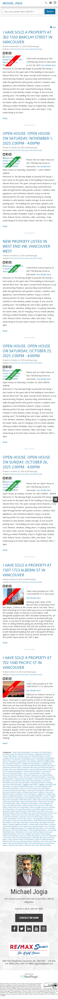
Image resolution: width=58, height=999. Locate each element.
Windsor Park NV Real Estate (18, 843)
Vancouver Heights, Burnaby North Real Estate (34, 834)
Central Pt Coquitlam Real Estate (23, 760)
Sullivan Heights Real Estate (18, 824)
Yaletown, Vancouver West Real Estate (38, 845)
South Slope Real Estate (20, 822)
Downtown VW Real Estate (12, 767)
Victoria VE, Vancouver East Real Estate (17, 838)
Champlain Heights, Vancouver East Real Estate (25, 762)
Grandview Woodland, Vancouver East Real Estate (26, 782)
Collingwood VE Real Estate (30, 764)
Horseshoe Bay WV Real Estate (22, 786)
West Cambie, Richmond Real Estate (21, 839)
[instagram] (44, 928)
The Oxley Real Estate (20, 830)
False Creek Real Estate (32, 773)
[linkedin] (29, 928)
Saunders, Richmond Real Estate (31, 817)
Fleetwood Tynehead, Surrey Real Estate (38, 775)
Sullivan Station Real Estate (38, 824)
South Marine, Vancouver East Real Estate (17, 821)
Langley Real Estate (15, 796)
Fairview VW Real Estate (32, 771)
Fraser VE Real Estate (10, 777)
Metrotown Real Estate (29, 802)
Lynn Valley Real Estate (33, 798)
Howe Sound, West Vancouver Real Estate (35, 788)
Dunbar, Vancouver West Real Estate (16, 769)
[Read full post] (13, 60)
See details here (48, 65)
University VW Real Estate (38, 830)
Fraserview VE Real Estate (24, 779)
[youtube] (36, 928)
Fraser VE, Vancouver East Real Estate (32, 777)
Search (50, 11)
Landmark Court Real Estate (26, 794)
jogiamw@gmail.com (43, 963)
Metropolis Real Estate (12, 802)
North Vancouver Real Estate (18, 807)
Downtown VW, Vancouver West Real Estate (38, 767)
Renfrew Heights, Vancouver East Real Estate (31, 813)
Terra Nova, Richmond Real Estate (31, 826)
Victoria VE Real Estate (49, 836)
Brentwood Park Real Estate (42, 752)
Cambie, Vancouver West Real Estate (31, 756)
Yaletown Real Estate (15, 845)
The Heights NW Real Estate (34, 828)
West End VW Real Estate (44, 839)
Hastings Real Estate (38, 783)
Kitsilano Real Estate (30, 792)
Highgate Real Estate (30, 784)
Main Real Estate (26, 800)
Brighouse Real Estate (43, 754)
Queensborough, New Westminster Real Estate (19, 811)
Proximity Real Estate (23, 809)
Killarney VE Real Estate (36, 790)
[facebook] (14, 928)
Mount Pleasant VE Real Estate (27, 803)
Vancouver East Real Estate (34, 832)
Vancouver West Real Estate (30, 836)
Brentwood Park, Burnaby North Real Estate (18, 754)
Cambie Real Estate (10, 756)
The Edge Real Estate (15, 828)
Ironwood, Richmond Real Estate (14, 790)
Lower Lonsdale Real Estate (33, 796)
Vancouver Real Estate (11, 836)
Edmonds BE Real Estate (38, 769)
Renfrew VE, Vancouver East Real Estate (26, 815)
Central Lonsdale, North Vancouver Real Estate (27, 757)
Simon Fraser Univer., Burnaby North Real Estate (35, 819)
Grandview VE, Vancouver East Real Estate (27, 781)
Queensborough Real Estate (42, 809)
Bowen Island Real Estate (21, 752)
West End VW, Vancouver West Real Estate (26, 49)
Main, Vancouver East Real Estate (44, 800)
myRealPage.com (29, 977)
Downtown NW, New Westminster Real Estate (39, 766)
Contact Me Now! (29, 917)
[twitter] (22, 928)
